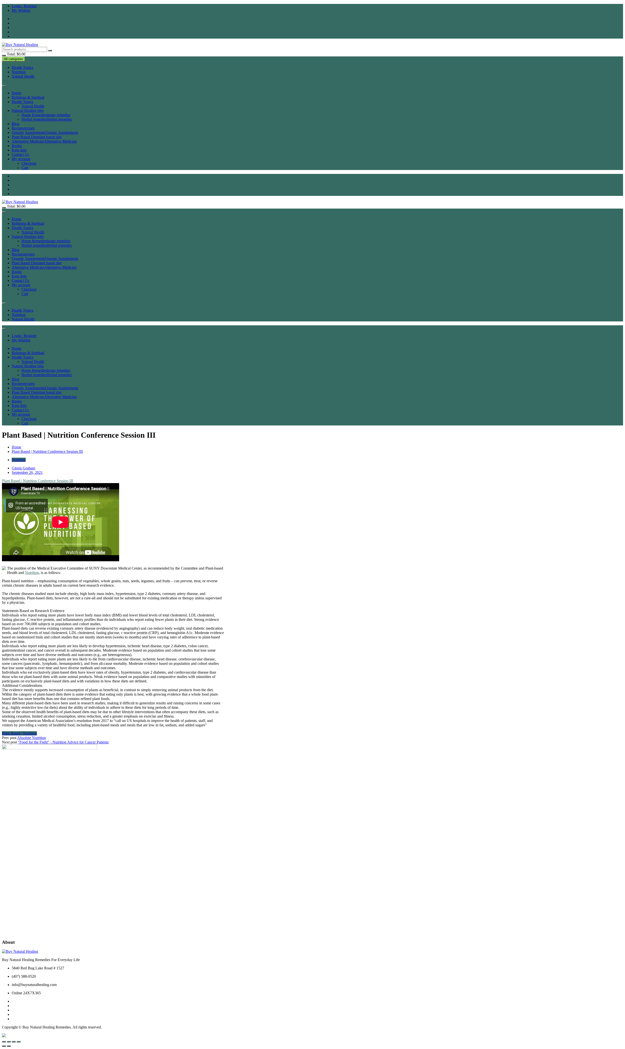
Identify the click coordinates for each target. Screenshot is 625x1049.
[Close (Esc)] (19, 1041)
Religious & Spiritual (28, 97)
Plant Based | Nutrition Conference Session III (37, 481)
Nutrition (19, 72)
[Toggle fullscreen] (9, 1041)
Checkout (28, 163)
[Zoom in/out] (4, 1041)
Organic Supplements (45, 132)
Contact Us (20, 154)
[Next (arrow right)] (9, 1046)
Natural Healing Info (28, 110)
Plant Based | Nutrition (19, 733)
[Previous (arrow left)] (4, 1046)
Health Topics (22, 67)
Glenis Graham (23, 468)
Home (16, 93)
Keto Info (19, 150)
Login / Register (24, 6)
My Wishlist (21, 10)
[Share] (14, 1041)
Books (17, 146)
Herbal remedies (46, 119)
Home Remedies (45, 115)
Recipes (23, 128)
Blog (15, 124)
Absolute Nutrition (31, 738)
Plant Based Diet (37, 137)
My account (21, 159)
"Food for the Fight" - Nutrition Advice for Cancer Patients (63, 742)
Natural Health (23, 76)
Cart (24, 168)
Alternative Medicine (44, 141)
